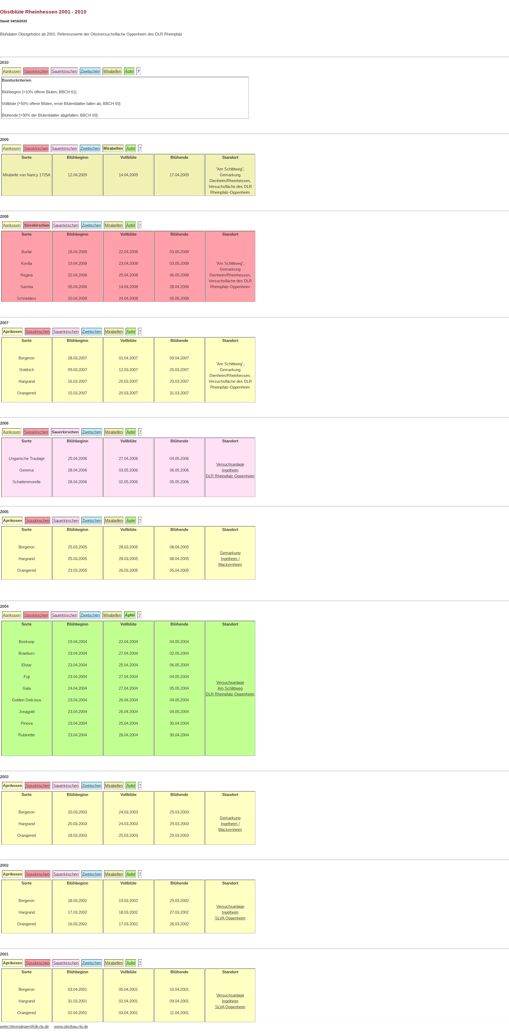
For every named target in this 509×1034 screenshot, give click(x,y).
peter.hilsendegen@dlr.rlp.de (24, 1026)
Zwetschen (90, 71)
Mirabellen (112, 71)
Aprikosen (11, 71)
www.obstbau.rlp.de (71, 1026)
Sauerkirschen (64, 71)
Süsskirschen (36, 71)
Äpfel (129, 71)
